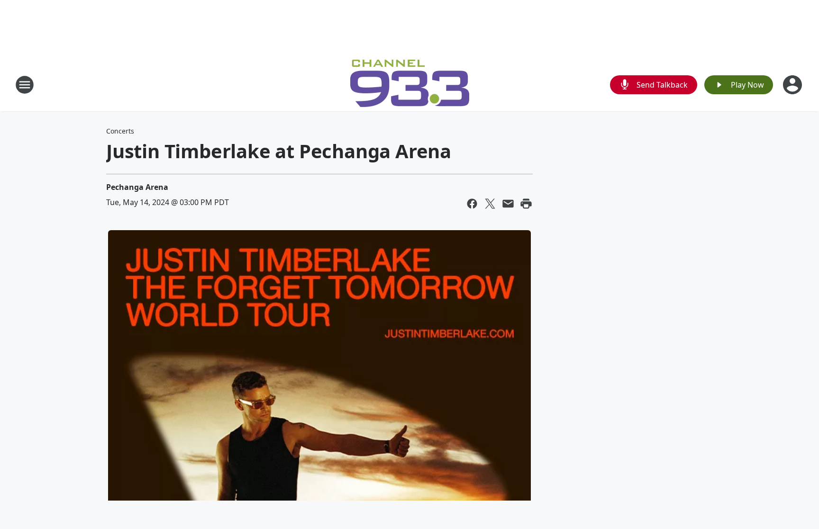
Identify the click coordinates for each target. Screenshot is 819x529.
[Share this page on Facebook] (472, 203)
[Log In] (793, 84)
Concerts (120, 130)
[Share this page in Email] (508, 203)
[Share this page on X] (490, 203)
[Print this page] (526, 203)
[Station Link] (409, 84)
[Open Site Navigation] (24, 84)
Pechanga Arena (137, 187)
